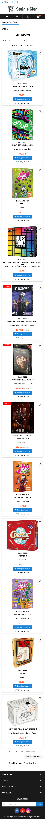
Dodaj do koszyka (22, 99)
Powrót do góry (33, 757)
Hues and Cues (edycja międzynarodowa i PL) (22, 263)
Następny (31, 752)
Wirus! (23, 204)
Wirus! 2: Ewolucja (22, 614)
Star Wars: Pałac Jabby (22, 380)
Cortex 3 (22, 556)
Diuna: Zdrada (22, 438)
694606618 (14, 2)
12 (22, 752)
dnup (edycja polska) (22, 145)
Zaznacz (14, 40)
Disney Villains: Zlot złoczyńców (22, 321)
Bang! (22, 673)
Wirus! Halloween (22, 497)
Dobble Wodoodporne (22, 86)
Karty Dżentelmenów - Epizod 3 (22, 729)
